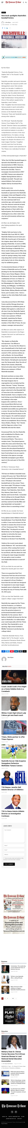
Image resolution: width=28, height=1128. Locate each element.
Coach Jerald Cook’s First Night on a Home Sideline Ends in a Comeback (13, 689)
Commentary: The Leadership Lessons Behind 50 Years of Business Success (18, 967)
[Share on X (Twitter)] (5, 28)
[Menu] (2, 2)
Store (22, 1116)
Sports (3, 12)
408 (13, 998)
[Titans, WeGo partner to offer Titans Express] (14, 727)
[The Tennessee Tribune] (13, 2)
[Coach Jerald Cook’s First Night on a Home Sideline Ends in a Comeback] (14, 677)
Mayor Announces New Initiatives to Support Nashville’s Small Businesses (18, 988)
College (4, 1048)
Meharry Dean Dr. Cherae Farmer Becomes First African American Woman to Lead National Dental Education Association (13, 1056)
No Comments (6, 24)
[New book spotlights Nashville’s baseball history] (14, 39)
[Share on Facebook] (2, 28)
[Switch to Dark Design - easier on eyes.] (23, 2)
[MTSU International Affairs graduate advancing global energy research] (5, 1073)
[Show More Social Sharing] (10, 28)
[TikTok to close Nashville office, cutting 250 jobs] (5, 979)
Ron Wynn (8, 22)
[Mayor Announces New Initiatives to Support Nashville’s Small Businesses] (5, 990)
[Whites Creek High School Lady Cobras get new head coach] (14, 703)
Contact (19, 1118)
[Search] (26, 2)
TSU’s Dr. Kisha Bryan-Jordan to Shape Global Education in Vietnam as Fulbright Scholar (18, 1082)
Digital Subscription (14, 1116)
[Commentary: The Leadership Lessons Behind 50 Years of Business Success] (5, 969)
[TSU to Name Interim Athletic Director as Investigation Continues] (14, 802)
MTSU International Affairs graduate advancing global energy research (17, 1073)
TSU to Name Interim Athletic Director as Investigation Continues (12, 813)
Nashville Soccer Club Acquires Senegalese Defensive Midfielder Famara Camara (13, 763)
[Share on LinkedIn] (7, 28)
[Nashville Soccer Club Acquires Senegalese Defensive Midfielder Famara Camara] (14, 751)
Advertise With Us (11, 1118)
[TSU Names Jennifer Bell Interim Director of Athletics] (14, 778)
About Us (4, 1116)
